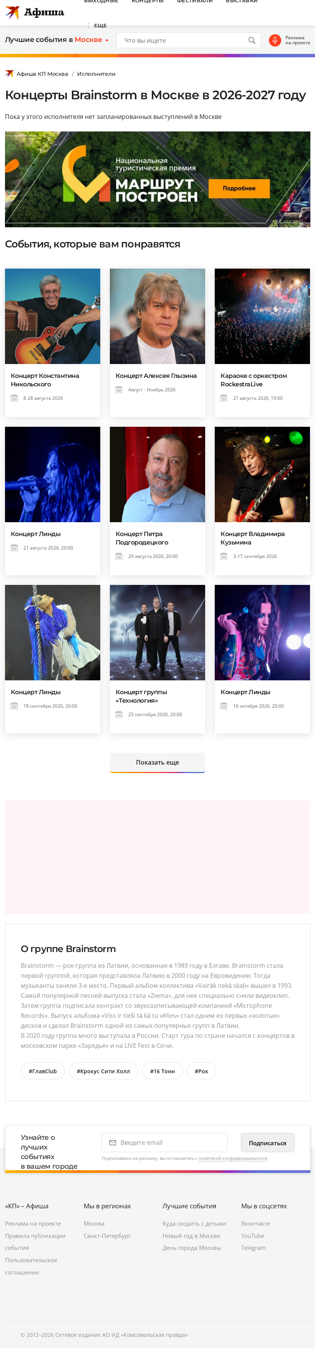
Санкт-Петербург (107, 1235)
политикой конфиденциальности (233, 1158)
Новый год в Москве (191, 1235)
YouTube (252, 1235)
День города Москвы (191, 1247)
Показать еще (157, 762)
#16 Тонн (162, 1071)
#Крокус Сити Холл (103, 1071)
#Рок (201, 1071)
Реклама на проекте (297, 40)
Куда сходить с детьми (194, 1223)
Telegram (253, 1247)
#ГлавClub (43, 1071)
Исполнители (96, 73)
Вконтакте (255, 1223)
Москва (94, 1223)
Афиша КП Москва (42, 73)
